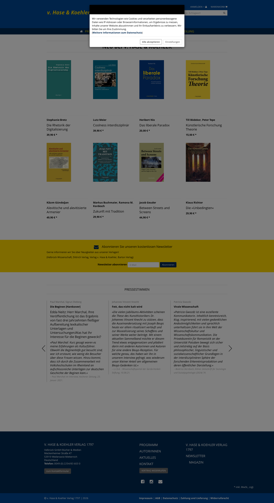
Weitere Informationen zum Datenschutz (117, 32)
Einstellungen (172, 41)
